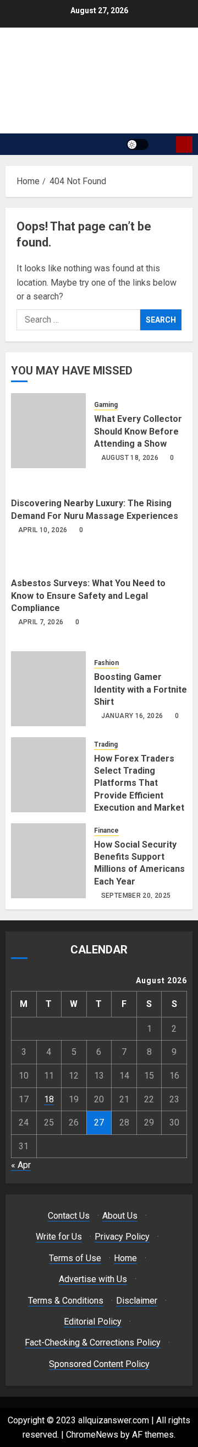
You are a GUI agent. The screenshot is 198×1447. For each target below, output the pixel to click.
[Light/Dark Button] (137, 144)
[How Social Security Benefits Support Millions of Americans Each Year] (48, 860)
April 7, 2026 (41, 622)
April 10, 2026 (43, 530)
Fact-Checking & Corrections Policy (93, 1342)
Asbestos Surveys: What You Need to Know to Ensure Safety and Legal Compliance (88, 595)
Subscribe (184, 144)
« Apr (21, 1165)
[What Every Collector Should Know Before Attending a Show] (48, 430)
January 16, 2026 (132, 716)
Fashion (106, 663)
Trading (106, 744)
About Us (120, 1215)
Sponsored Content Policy (99, 1364)
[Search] (163, 144)
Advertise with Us (93, 1279)
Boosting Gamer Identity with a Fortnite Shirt (140, 689)
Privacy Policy (122, 1236)
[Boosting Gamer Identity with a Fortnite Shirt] (48, 688)
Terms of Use (75, 1258)
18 (49, 1099)
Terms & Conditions (65, 1300)
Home (125, 1258)
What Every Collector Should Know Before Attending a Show (138, 431)
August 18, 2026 (129, 458)
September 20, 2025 (135, 895)
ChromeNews (92, 1434)
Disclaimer (136, 1300)
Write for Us (59, 1236)
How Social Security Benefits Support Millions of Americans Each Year (139, 863)
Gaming (106, 405)
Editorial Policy (93, 1321)
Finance (106, 830)
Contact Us (69, 1215)
